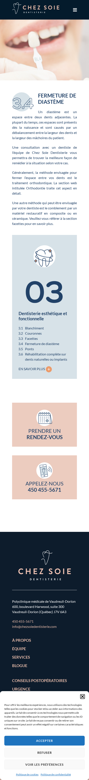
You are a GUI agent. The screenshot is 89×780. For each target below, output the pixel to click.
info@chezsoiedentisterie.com (34, 626)
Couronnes (33, 333)
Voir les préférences (44, 764)
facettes (18, 223)
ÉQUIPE (19, 648)
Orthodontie (35, 188)
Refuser (44, 752)
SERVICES (21, 657)
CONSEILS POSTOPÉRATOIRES (39, 680)
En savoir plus (36, 369)
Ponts (29, 349)
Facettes (31, 338)
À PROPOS (21, 640)
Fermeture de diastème (42, 344)
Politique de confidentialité (56, 774)
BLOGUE (19, 665)
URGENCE (21, 689)
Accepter (44, 741)
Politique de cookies (27, 774)
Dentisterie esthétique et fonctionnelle (43, 316)
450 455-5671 (22, 621)
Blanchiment (34, 328)
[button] (82, 696)
